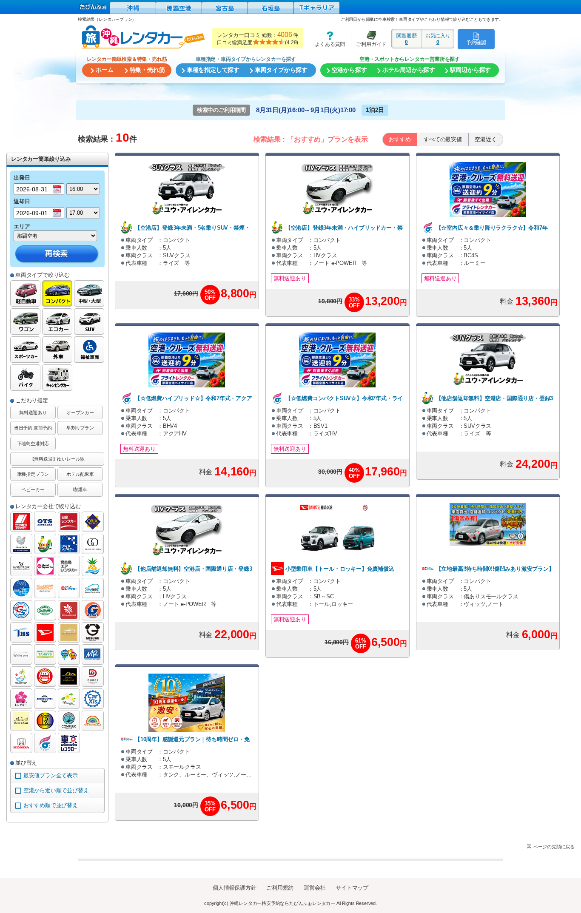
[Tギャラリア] (316, 8)
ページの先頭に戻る (554, 846)
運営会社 (314, 888)
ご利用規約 (279, 888)
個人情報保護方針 (234, 888)
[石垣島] (270, 8)
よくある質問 (327, 39)
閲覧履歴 (406, 39)
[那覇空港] (179, 8)
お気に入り (437, 39)
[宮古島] (225, 8)
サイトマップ (352, 888)
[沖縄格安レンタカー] (133, 8)
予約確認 (476, 42)
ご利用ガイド (368, 39)
